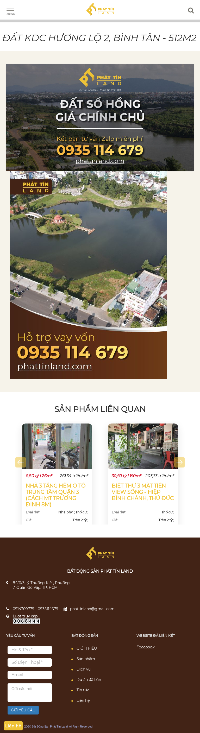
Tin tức (83, 690)
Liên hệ (83, 700)
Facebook (145, 647)
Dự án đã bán (89, 679)
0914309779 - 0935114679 (35, 608)
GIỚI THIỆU (87, 648)
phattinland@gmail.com (92, 608)
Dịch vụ (84, 669)
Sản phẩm (86, 658)
